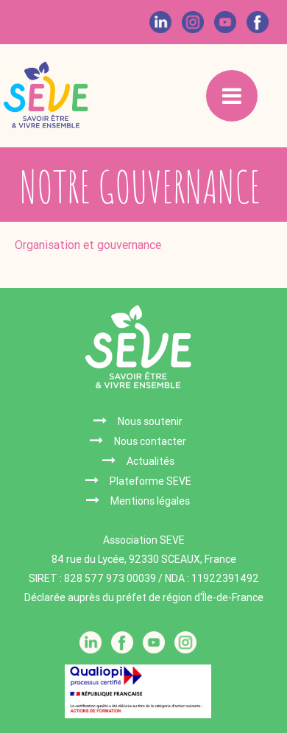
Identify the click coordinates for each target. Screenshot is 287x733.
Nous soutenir (150, 421)
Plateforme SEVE (150, 481)
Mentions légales (150, 501)
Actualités (150, 461)
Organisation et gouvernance (89, 245)
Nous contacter (150, 441)
